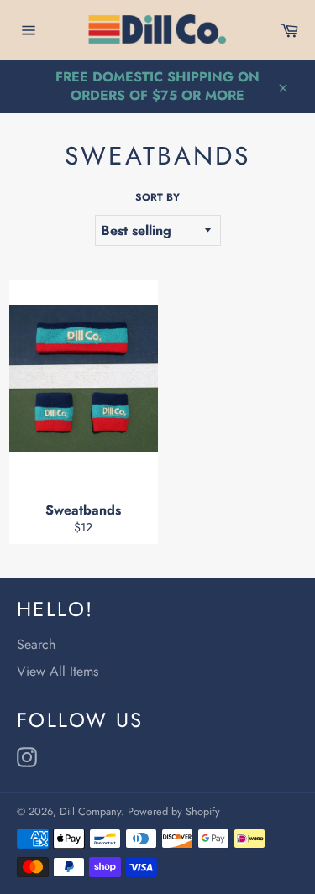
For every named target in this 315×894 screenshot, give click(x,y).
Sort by (157, 198)
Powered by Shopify (174, 811)
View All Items (57, 671)
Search (36, 644)
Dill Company (90, 811)
